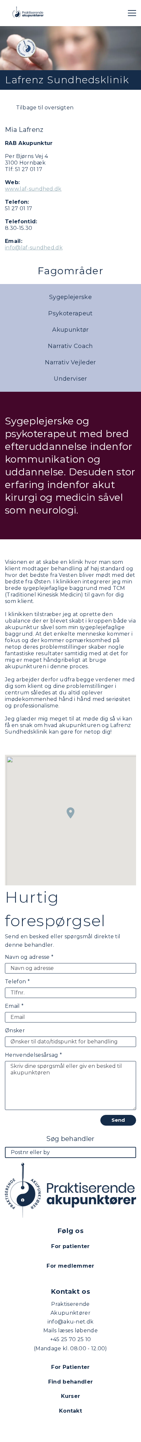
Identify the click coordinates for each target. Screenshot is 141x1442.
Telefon (17, 981)
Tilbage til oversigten (44, 107)
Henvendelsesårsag (33, 1055)
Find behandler (70, 1382)
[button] (70, 813)
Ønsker (15, 1030)
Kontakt (70, 1411)
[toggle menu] (132, 13)
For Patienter (70, 1367)
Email (14, 1006)
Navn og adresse (29, 957)
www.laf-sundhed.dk (33, 189)
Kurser (70, 1396)
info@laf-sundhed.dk (34, 248)
